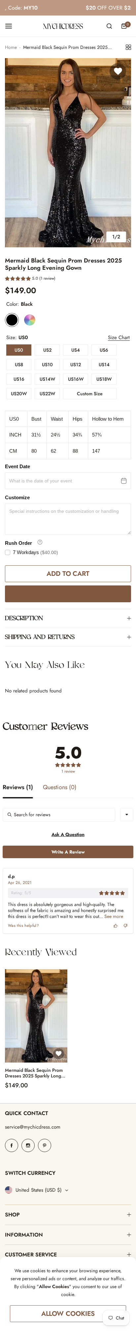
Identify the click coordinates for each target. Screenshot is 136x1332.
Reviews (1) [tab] (18, 787)
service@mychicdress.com (32, 1127)
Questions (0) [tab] (60, 787)
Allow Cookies (68, 1313)
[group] (68, 152)
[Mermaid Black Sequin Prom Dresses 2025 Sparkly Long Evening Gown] (36, 1016)
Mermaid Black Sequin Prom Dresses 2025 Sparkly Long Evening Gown (34, 1073)
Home (11, 47)
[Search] (109, 26)
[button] (30, 279)
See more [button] (113, 916)
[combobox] (126, 814)
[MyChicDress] (63, 26)
